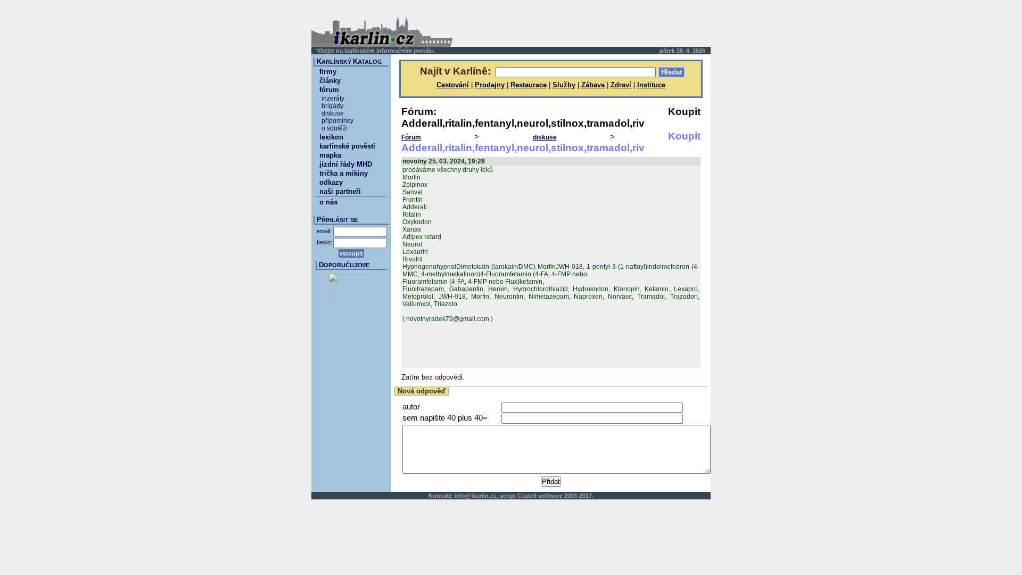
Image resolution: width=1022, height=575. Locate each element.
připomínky (337, 121)
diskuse (545, 137)
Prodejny (490, 85)
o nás (328, 202)
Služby (564, 85)
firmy (327, 72)
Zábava (593, 85)
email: (324, 231)
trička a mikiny (343, 173)
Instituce (651, 85)
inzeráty (333, 98)
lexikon (331, 137)
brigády (332, 106)
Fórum (411, 137)
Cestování (452, 85)
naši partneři (340, 191)
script (508, 495)
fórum (329, 90)
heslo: (324, 242)
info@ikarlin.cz (476, 495)
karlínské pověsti (347, 146)
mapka (330, 155)
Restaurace (528, 85)
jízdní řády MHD (345, 164)
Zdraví (621, 85)
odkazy (331, 182)
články (330, 81)
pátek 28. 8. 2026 (682, 50)
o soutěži (335, 128)
